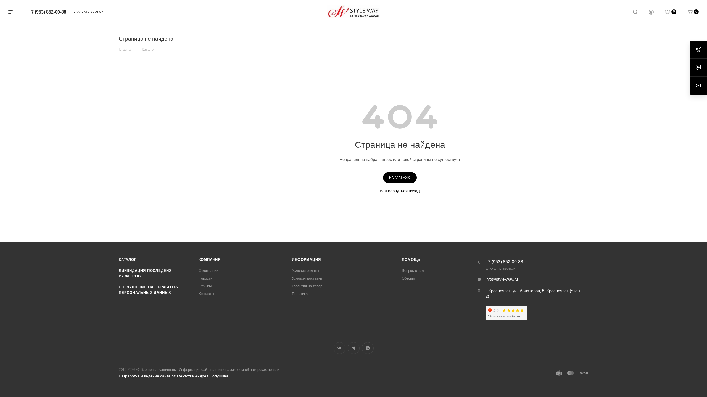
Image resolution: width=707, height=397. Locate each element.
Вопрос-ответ (413, 271)
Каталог (127, 259)
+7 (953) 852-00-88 (47, 12)
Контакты (206, 294)
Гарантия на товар (307, 286)
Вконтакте (339, 348)
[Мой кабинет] (651, 12)
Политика (300, 294)
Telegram (354, 348)
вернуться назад (404, 190)
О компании (208, 271)
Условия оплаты (305, 271)
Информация (306, 259)
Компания (210, 259)
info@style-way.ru (502, 279)
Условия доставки (307, 278)
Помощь (411, 259)
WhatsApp (368, 348)
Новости (205, 278)
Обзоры (408, 278)
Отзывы (205, 286)
